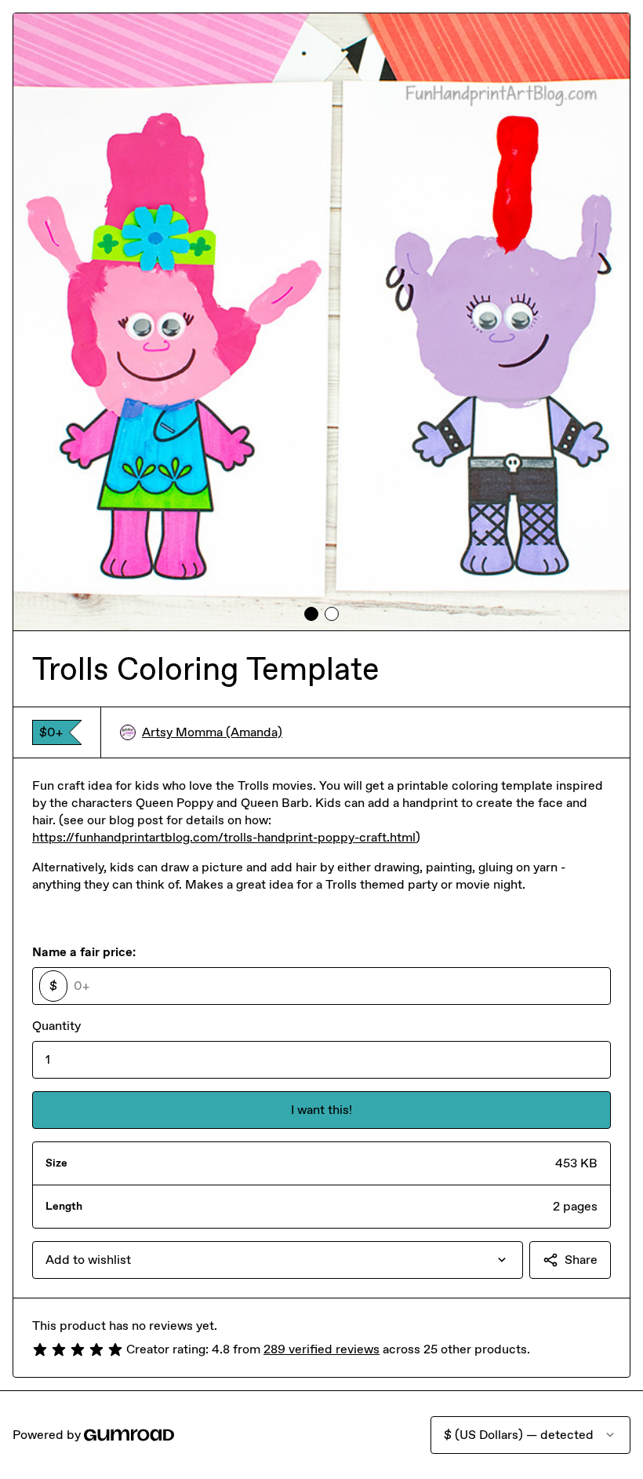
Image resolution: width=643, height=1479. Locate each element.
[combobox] (277, 1260)
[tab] (311, 614)
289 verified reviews (321, 1349)
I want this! (321, 1109)
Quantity (56, 1025)
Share (581, 1259)
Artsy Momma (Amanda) (212, 732)
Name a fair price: (84, 951)
